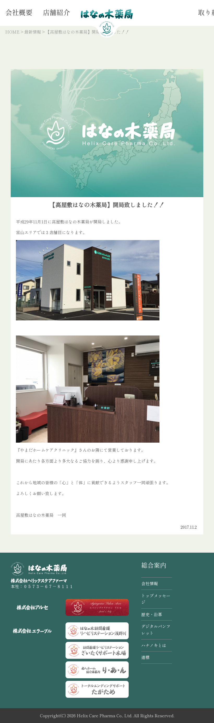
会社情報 (149, 583)
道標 (145, 657)
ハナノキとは (153, 645)
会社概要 (18, 12)
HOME (12, 32)
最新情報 (32, 32)
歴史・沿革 (151, 614)
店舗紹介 (56, 12)
